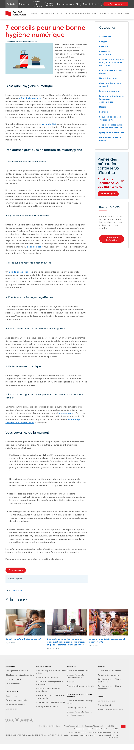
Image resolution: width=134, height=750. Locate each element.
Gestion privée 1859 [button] (76, 707)
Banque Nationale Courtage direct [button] (80, 702)
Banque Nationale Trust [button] (78, 671)
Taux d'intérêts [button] (13, 684)
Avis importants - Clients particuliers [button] (109, 680)
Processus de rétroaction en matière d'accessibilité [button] (96, 729)
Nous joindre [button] (11, 696)
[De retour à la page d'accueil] (15, 13)
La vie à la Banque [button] (106, 701)
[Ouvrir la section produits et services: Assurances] (115, 16)
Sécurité (17, 590)
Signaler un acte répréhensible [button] (50, 702)
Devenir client (89, 4)
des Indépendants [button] (75, 715)
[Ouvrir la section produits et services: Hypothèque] (80, 16)
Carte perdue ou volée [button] (47, 707)
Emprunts (69, 13)
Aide (71, 4)
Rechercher (62, 4)
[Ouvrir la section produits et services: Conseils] (125, 16)
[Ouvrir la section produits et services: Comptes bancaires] (39, 16)
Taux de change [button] (13, 679)
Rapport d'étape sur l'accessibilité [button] (99, 726)
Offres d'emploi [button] (105, 705)
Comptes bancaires (39, 13)
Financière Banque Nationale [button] (80, 686)
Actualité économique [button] (108, 675)
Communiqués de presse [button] (109, 671)
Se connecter (116, 4)
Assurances (115, 13)
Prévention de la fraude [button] (47, 677)
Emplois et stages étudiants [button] (111, 709)
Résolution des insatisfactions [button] (20, 675)
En (77, 4)
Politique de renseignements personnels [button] (49, 683)
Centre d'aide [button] (12, 709)
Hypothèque (80, 13)
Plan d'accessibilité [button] (72, 726)
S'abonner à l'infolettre (111, 238)
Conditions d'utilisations (49, 726)
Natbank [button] (71, 682)
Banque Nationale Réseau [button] (79, 712)
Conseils (125, 13)
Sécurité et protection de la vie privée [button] (51, 671)
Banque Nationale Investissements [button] (75, 676)
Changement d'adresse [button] (17, 671)
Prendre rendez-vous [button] (15, 704)
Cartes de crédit (56, 13)
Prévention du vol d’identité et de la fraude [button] (50, 696)
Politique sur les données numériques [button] (48, 689)
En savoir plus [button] (16, 570)
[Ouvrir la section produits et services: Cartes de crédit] (57, 16)
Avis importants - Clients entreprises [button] (109, 687)
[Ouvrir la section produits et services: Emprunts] (70, 16)
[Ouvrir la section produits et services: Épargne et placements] (98, 16)
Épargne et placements (98, 13)
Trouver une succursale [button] (16, 700)
